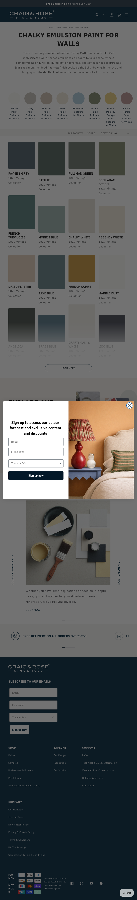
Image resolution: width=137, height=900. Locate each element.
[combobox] (35, 464)
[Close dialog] (129, 405)
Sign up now (36, 476)
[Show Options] (60, 464)
